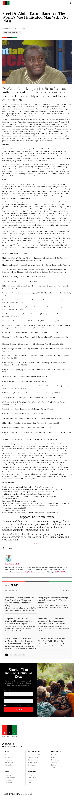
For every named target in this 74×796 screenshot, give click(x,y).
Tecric (70, 794)
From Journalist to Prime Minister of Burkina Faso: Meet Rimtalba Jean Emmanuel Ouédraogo (20, 641)
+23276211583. (59, 572)
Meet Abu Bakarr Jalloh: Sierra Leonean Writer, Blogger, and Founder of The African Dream (51, 621)
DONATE (37, 544)
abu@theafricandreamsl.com (34, 572)
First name (7, 690)
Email (5, 698)
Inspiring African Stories (11, 32)
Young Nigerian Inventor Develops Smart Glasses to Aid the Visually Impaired (52, 600)
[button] (70, 3)
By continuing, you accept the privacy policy (18, 705)
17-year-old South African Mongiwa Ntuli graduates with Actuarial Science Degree (18, 621)
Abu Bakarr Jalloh (12, 564)
